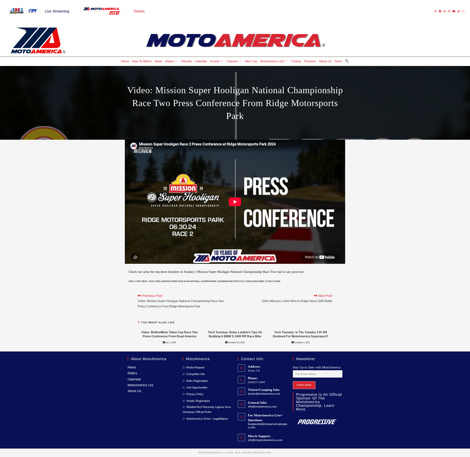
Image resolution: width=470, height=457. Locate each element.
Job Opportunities (196, 387)
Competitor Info (195, 374)
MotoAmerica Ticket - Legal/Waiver (207, 418)
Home (125, 61)
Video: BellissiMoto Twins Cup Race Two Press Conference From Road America (169, 334)
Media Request (195, 367)
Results (186, 61)
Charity (296, 61)
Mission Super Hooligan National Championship (189, 281)
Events (215, 61)
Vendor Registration (198, 400)
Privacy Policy (195, 394)
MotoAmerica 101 (272, 61)
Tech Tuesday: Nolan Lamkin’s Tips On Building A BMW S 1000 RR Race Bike (235, 334)
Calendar (201, 61)
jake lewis (154, 281)
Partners (310, 61)
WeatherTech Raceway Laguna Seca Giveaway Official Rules (207, 409)
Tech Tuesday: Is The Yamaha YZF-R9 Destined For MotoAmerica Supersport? (300, 334)
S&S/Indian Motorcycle (230, 281)
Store (338, 61)
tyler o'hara (272, 281)
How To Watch (142, 61)
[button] (347, 61)
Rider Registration (197, 380)
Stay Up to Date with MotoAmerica (317, 367)
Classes (232, 61)
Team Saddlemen (254, 281)
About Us (325, 61)
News (158, 61)
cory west (141, 281)
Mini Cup (251, 61)
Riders (169, 61)
